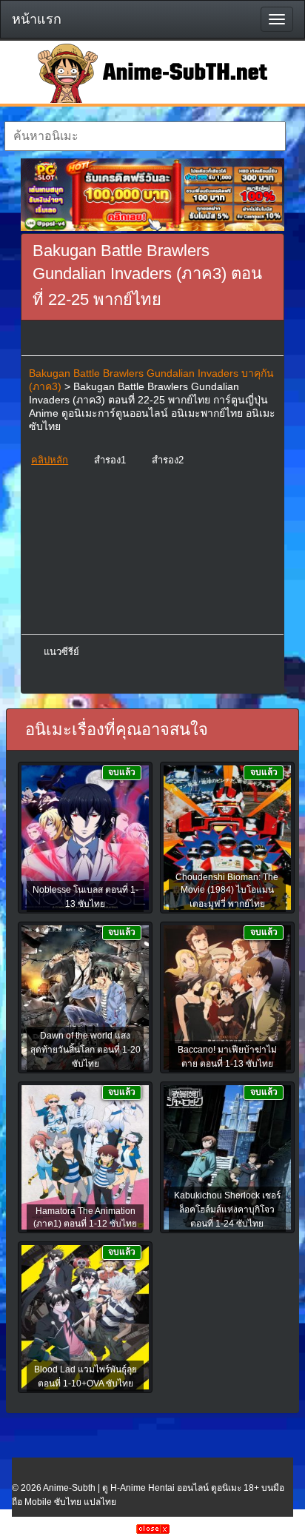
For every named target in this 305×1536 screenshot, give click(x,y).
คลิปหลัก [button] (49, 460)
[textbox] (144, 136)
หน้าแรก (36, 19)
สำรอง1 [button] (110, 460)
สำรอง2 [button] (168, 460)
